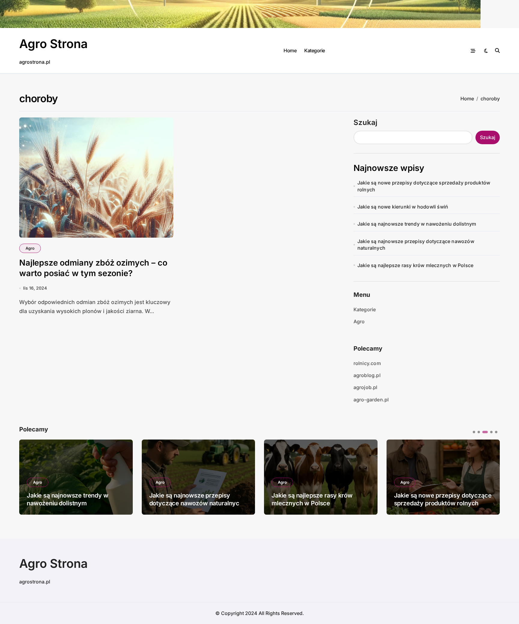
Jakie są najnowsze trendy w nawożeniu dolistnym (416, 224)
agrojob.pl (366, 387)
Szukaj (365, 122)
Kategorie (314, 50)
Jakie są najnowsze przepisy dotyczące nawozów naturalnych (415, 244)
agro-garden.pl (371, 400)
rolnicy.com (367, 363)
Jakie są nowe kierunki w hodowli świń (402, 207)
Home (290, 50)
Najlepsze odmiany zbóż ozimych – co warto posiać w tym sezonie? (93, 268)
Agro (30, 248)
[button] (491, 476)
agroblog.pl (367, 375)
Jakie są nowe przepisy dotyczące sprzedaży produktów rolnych (423, 186)
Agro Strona (53, 43)
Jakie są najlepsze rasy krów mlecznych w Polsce (415, 265)
